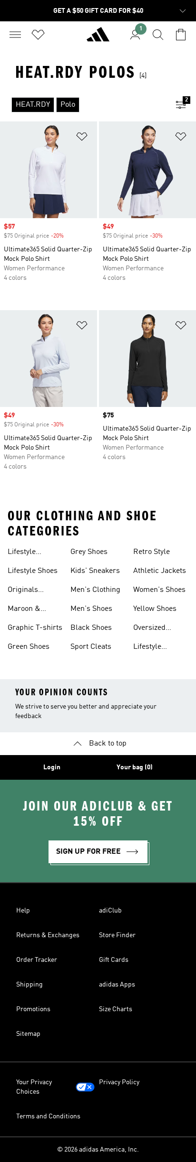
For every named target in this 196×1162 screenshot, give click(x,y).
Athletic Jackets (159, 571)
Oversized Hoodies (149, 629)
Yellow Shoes (154, 609)
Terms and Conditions (48, 1116)
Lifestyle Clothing (22, 553)
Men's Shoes (91, 609)
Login (51, 767)
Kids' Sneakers (95, 571)
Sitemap (28, 1034)
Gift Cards (113, 960)
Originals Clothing (23, 591)
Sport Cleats (90, 647)
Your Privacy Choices (34, 1087)
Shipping (29, 984)
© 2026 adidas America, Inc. (98, 1149)
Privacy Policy (119, 1082)
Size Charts (115, 1009)
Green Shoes (28, 647)
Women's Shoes (159, 590)
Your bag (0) (135, 767)
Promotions (33, 1009)
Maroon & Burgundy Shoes (35, 610)
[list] (83, 104)
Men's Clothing (95, 590)
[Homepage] (98, 38)
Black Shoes (91, 628)
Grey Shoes (89, 552)
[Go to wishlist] (38, 34)
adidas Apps (117, 984)
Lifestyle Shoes (33, 571)
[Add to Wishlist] (81, 138)
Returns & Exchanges (47, 935)
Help (23, 910)
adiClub (110, 910)
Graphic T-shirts (35, 628)
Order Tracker (36, 960)
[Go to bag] (180, 34)
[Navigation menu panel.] (15, 34)
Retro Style (151, 552)
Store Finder (117, 935)
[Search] (158, 34)
